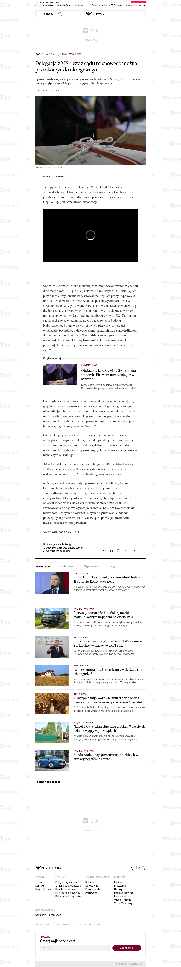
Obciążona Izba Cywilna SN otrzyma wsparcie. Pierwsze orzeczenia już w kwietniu (108, 375)
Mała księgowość (123, 892)
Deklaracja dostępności (68, 896)
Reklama (90, 882)
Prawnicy (55, 54)
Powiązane (42, 566)
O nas (38, 882)
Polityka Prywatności (66, 882)
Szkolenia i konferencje (48, 915)
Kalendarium (64, 924)
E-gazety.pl (120, 885)
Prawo (100, 14)
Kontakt (39, 885)
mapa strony (42, 924)
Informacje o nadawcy (67, 892)
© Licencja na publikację (57, 544)
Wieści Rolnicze (122, 899)
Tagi (112, 566)
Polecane (67, 566)
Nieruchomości (81, 694)
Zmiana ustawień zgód (68, 885)
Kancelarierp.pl (122, 896)
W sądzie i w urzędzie (83, 723)
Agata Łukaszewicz (54, 176)
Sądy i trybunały (71, 54)
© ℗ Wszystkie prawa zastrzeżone (63, 547)
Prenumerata (92, 889)
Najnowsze (91, 566)
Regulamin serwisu (66, 889)
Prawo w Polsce (81, 573)
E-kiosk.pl (119, 882)
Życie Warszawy (123, 903)
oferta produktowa (89, 924)
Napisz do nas (43, 889)
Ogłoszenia (91, 885)
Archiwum (91, 892)
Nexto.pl (118, 889)
